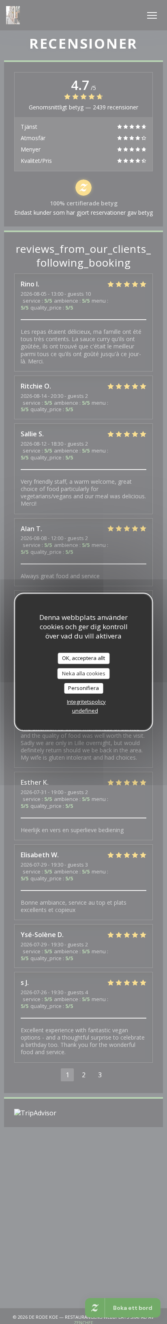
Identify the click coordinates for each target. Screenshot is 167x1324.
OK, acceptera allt (83, 658)
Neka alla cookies (83, 673)
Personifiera (83, 688)
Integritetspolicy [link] (86, 701)
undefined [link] (85, 710)
